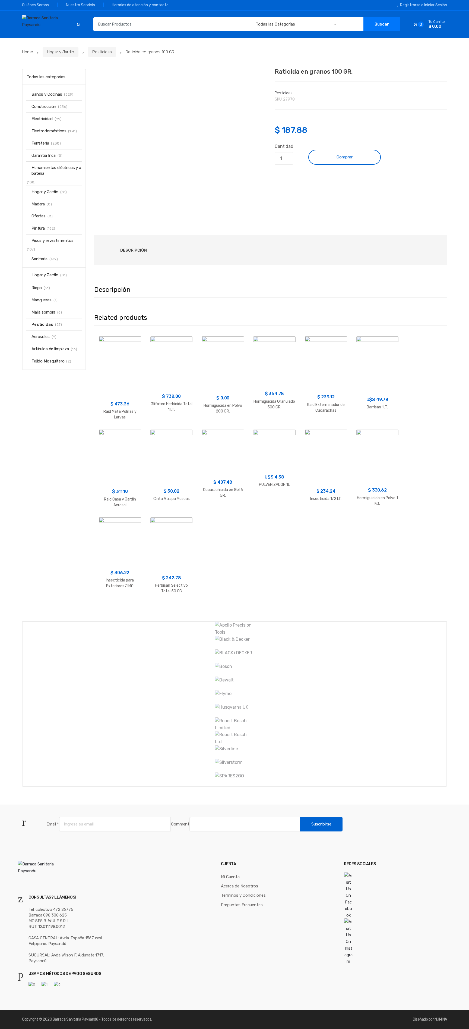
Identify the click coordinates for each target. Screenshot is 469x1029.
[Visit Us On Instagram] (363, 941)
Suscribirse (321, 824)
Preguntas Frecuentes (242, 904)
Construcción (43, 106)
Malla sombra (43, 312)
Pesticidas (102, 51)
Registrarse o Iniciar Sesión (423, 5)
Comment (180, 824)
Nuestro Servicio (80, 5)
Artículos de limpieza (50, 348)
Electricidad (42, 118)
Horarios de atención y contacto (140, 5)
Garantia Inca (43, 155)
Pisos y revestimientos (52, 240)
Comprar (345, 157)
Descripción (133, 250)
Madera (38, 204)
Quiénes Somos (35, 5)
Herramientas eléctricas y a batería (56, 170)
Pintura (38, 228)
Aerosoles (40, 336)
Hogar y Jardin (60, 51)
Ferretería (40, 143)
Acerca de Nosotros (239, 886)
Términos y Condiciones (243, 895)
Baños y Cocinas (46, 94)
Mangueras (41, 300)
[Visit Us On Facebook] (363, 895)
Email (52, 824)
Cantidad (284, 146)
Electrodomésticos (48, 131)
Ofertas (38, 216)
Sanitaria (39, 259)
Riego (36, 287)
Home (27, 51)
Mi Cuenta (230, 876)
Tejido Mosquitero (47, 361)
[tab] (133, 250)
